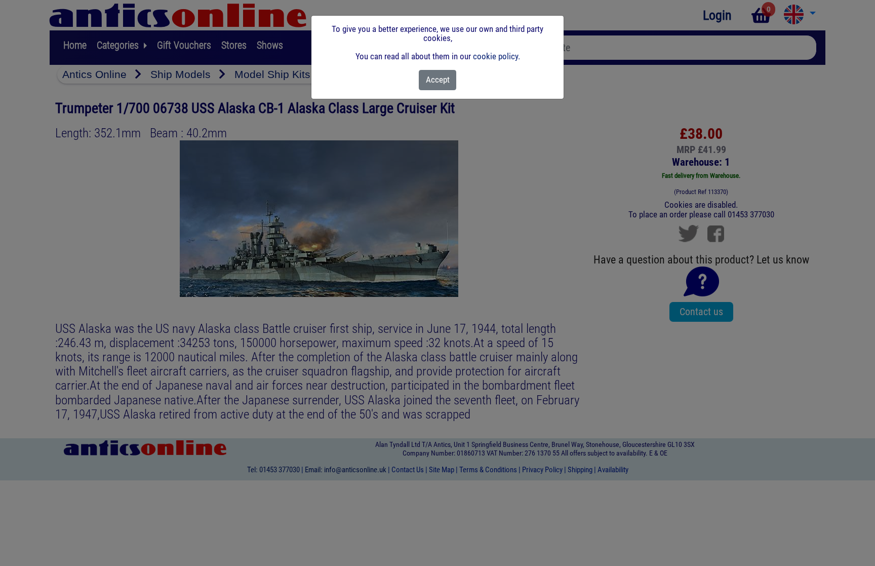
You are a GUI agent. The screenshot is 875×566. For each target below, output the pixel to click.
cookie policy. (496, 56)
